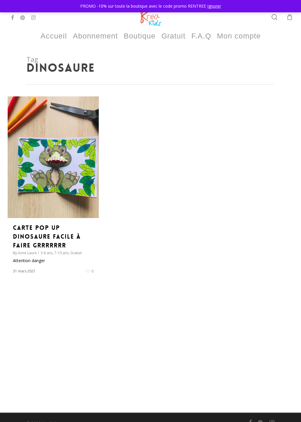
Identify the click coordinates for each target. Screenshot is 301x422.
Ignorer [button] (214, 6)
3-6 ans (47, 252)
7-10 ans (61, 252)
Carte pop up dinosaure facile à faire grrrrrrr (47, 236)
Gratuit (76, 252)
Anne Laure (27, 252)
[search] (274, 17)
